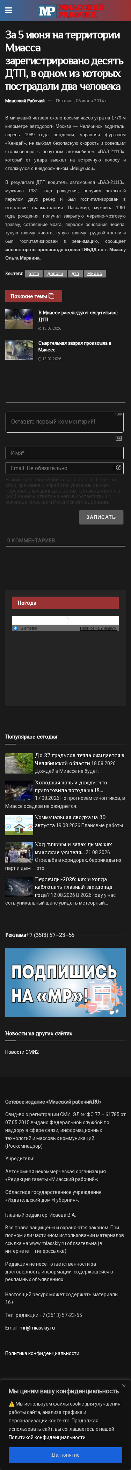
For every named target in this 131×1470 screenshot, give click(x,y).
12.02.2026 (51, 359)
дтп (75, 273)
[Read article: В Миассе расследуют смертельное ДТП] (19, 319)
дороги (55, 273)
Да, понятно (65, 1455)
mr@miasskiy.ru (37, 1328)
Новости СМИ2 (22, 1052)
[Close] (123, 1385)
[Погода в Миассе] (65, 620)
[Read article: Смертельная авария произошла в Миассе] (19, 350)
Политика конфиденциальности (42, 1353)
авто (34, 273)
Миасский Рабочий (25, 100)
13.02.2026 (51, 328)
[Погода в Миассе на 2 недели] (98, 628)
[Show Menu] (8, 10)
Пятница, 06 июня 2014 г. (82, 100)
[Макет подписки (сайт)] (65, 982)
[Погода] (25, 628)
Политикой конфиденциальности (47, 1437)
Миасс (94, 273)
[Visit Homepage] (70, 11)
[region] (65, 1425)
